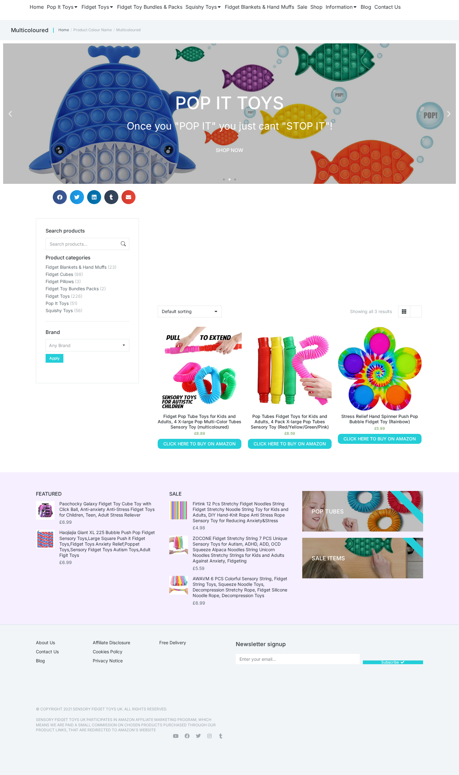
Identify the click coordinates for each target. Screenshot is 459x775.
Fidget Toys (58, 296)
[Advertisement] (87, 422)
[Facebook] (187, 735)
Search (123, 244)
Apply (54, 358)
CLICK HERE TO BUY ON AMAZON (199, 443)
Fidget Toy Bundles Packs (72, 288)
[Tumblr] (220, 735)
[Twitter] (198, 735)
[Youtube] (175, 735)
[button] (10, 114)
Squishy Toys (59, 310)
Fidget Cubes (59, 274)
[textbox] (87, 345)
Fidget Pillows (60, 281)
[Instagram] (209, 735)
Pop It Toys (57, 303)
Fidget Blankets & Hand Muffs (76, 267)
